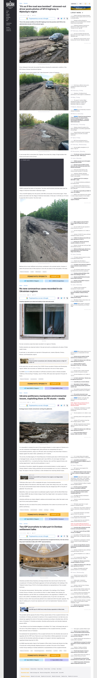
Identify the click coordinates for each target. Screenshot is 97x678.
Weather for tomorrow (73, 676)
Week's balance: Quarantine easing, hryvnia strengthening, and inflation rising (80, 305)
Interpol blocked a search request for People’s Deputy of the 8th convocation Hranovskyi (80, 133)
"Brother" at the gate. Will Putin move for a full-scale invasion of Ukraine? (80, 399)
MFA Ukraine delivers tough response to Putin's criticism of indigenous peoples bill (81, 473)
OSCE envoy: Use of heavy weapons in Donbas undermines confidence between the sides (81, 509)
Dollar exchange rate (34, 672)
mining (52, 509)
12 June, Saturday (76, 285)
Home (7, 11)
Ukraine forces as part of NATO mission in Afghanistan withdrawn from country (79, 576)
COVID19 (41, 379)
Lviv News (53, 668)
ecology (46, 509)
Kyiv (7, 20)
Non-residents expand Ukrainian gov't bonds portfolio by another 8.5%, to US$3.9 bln (80, 390)
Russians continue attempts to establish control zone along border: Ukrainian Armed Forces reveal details (80, 22)
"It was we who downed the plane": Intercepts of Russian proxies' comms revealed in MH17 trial (80, 492)
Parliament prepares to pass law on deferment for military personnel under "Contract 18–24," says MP (80, 27)
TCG (65, 650)
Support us (81, 8)
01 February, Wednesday (79, 144)
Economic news (25, 672)
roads (32, 271)
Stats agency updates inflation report (82, 628)
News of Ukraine (24, 271)
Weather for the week (35, 676)
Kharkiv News (47, 668)
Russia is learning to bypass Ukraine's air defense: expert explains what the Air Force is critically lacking (81, 17)
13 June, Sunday (76, 254)
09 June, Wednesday (77, 572)
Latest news (76, 12)
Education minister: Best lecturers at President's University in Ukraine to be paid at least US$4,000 (80, 187)
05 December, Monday (78, 151)
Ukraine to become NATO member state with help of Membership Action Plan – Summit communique (80, 166)
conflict (55, 650)
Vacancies (8, 29)
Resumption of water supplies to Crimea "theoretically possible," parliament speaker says (80, 385)
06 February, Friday (77, 90)
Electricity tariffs (54, 672)
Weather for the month (46, 676)
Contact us (8, 30)
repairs (44, 271)
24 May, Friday (75, 97)
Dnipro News (40, 668)
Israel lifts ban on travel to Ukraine (81, 381)
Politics (7, 15)
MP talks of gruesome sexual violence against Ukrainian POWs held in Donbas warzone (80, 425)
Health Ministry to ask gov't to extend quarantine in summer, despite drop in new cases (80, 643)
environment (34, 509)
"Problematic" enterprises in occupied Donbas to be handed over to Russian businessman (80, 409)
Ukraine (8, 14)
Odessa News (33, 668)
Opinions (8, 24)
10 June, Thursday (76, 465)
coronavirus (34, 379)
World (7, 19)
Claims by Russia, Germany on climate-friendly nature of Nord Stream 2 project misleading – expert (81, 601)
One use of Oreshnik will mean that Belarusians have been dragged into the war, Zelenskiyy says (80, 35)
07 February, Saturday (78, 31)
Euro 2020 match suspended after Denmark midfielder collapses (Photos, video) (80, 292)
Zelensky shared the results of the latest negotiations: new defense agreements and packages (80, 128)
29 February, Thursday (78, 124)
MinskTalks (49, 650)
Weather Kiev (64, 676)
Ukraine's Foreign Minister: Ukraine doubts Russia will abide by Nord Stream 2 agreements (80, 546)
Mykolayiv (38, 271)
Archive (8, 27)
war (32, 650)
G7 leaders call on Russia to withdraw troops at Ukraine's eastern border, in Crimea (81, 266)
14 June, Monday (76, 158)
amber (40, 509)
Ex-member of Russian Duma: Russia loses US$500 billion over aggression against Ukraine (80, 536)
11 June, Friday (75, 368)
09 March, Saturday (77, 114)
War (7, 12)
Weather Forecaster (56, 676)
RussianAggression (39, 650)
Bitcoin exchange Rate (45, 672)
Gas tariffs (61, 672)
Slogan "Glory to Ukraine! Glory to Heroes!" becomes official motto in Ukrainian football (80, 404)
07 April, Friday (75, 138)
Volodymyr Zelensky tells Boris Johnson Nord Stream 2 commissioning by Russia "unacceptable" (80, 175)
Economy (8, 17)
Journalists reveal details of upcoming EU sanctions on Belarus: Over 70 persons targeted (80, 461)
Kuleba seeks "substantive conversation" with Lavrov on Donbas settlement (79, 581)
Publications (9, 23)
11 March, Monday (76, 107)
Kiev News (59, 668)
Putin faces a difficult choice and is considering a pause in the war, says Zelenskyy (80, 86)
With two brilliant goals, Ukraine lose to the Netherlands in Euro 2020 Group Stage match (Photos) (80, 250)
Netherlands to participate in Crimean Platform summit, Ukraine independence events (80, 541)
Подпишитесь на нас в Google (38, 18)
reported (27, 371)
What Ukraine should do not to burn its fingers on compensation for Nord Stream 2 (81, 353)
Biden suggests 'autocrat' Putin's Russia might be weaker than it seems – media (80, 223)
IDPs (61, 650)
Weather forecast (25, 676)
